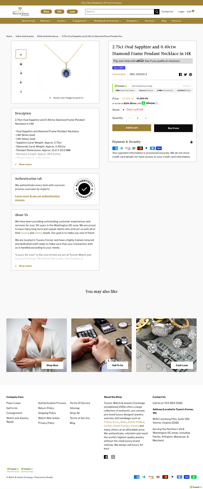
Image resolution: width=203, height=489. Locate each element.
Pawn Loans (13, 403)
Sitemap (75, 408)
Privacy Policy (46, 422)
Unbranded (118, 74)
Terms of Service (80, 418)
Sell (59, 11)
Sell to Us (12, 408)
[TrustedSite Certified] (13, 470)
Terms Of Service (80, 403)
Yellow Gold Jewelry (24, 36)
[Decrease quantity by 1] (129, 118)
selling (38, 232)
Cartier (108, 425)
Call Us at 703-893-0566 (167, 403)
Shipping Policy (47, 413)
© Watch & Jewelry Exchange (19, 477)
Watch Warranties (49, 418)
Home (9, 36)
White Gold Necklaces (47, 36)
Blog (72, 422)
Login (181, 11)
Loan (72, 11)
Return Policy (46, 408)
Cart (190, 11)
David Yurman (121, 425)
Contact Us (167, 11)
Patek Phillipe (136, 422)
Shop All (75, 413)
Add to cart (132, 127)
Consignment (14, 413)
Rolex (123, 422)
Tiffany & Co (111, 422)
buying (25, 232)
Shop (46, 11)
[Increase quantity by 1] (146, 118)
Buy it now (173, 128)
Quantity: (117, 118)
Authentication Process (52, 403)
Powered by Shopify (44, 477)
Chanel (135, 425)
